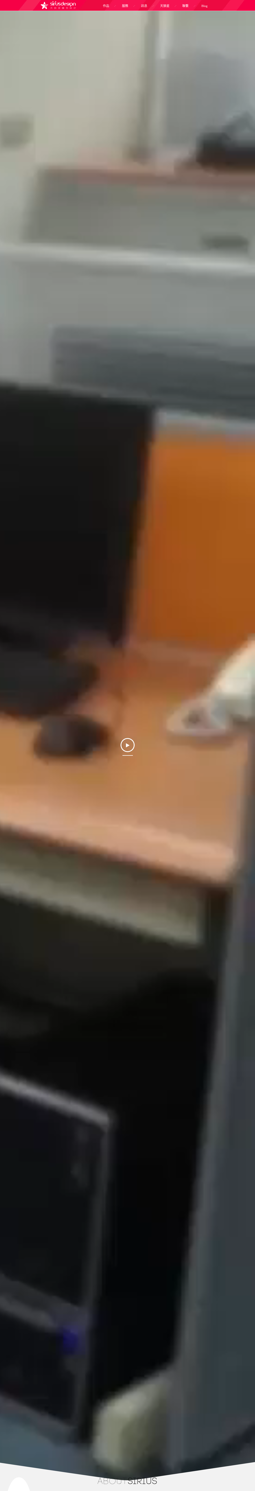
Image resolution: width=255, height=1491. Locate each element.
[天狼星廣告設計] (58, 5)
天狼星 (164, 6)
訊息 (144, 6)
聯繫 (185, 6)
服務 (125, 6)
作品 (106, 6)
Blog (204, 6)
